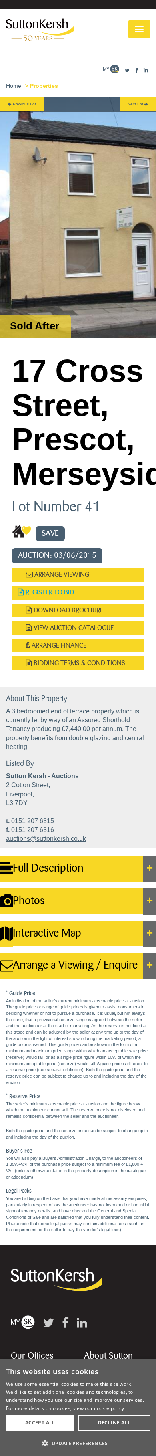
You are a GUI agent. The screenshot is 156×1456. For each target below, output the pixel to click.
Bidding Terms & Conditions (78, 663)
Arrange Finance (58, 645)
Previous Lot (24, 104)
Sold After (34, 326)
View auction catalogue (73, 627)
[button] (78, 1443)
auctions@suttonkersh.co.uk (46, 838)
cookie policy (109, 1408)
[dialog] (78, 1407)
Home (13, 86)
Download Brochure (67, 610)
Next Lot (136, 104)
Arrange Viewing (61, 574)
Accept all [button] (40, 1422)
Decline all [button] (114, 1422)
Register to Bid (49, 592)
